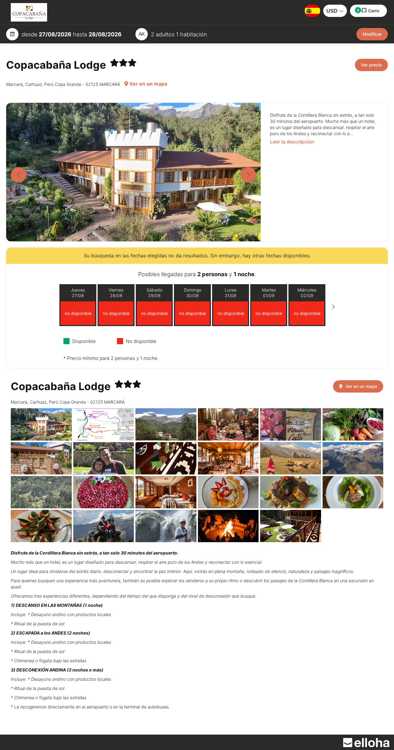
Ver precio (371, 64)
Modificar (372, 34)
